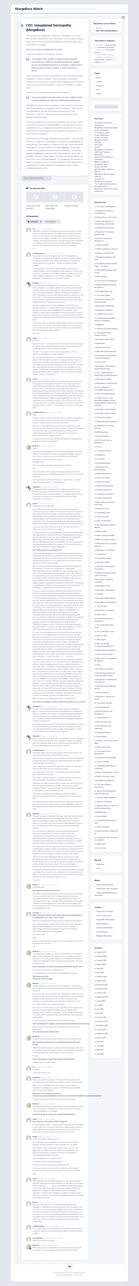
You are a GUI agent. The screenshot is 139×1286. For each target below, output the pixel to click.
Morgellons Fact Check (104, 669)
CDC (46, 178)
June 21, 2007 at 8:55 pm (45, 229)
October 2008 (101, 960)
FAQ (97, 90)
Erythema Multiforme (34, 153)
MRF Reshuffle (101, 531)
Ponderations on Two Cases (106, 217)
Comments (36, 222)
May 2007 (99, 1013)
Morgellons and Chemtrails (106, 409)
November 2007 (102, 989)
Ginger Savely (101, 614)
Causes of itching (71, 206)
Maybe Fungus (101, 812)
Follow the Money (102, 707)
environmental (111, 45)
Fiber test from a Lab (103, 722)
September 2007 (102, 997)
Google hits (75, 141)
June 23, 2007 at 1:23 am (47, 338)
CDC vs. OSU (101, 362)
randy (35, 1119)
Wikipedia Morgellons (104, 936)
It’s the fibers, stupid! (101, 132)
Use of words (101, 848)
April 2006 (100, 1054)
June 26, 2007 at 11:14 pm (49, 885)
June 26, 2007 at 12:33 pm (49, 814)
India (98, 665)
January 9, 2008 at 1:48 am (47, 1178)
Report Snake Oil (102, 924)
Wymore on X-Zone (103, 347)
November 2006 (102, 1025)
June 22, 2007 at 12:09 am (49, 283)
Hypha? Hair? (101, 844)
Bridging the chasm (103, 732)
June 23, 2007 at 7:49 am (54, 412)
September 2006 (102, 1033)
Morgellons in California (105, 780)
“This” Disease (101, 606)
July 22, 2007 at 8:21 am (48, 983)
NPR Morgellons (102, 432)
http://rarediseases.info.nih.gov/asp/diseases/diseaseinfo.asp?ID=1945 (57, 966)
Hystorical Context (101, 137)
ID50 (98, 868)
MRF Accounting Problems (106, 539)
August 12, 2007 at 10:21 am (48, 1137)
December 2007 (102, 985)
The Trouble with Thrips (105, 631)
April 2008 (100, 972)
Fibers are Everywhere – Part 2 (107, 772)
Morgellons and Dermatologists (106, 128)
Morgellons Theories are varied (105, 189)
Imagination (98, 191)
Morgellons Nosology (104, 291)
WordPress (69, 1275)
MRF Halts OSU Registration (106, 351)
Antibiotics (100, 325)
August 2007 (100, 1001)
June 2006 (100, 1046)
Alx (81, 1275)
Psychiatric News (102, 436)
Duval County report (103, 747)
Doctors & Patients (101, 130)
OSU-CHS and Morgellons (105, 394)
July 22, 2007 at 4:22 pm (49, 1077)
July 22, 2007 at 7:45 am (48, 951)
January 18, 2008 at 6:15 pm (49, 1245)
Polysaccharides (102, 245)
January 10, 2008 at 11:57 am (55, 1226)
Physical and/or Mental (104, 654)
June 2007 (100, 1009)
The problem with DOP (104, 703)
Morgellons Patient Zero (105, 306)
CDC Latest (98, 145)
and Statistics (99, 179)
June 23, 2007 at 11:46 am (50, 487)
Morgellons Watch (29, 9)
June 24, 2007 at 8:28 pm (50, 706)
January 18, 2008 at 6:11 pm (53, 1238)
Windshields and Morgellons (106, 421)
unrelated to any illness (105, 47)
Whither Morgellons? (102, 162)
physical (109, 60)
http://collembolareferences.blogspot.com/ (47, 550)
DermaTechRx (101, 816)
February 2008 (101, 976)
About (98, 77)
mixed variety (99, 60)
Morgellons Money (103, 463)
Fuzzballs (97, 142)
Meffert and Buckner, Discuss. (107, 249)
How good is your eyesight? (106, 758)
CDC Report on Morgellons (106, 206)
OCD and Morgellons (104, 417)
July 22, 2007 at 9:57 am (48, 1036)
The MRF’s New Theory (104, 314)
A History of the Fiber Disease (107, 329)
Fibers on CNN (101, 635)
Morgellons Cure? (101, 164)
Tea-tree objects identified (106, 797)
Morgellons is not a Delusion (106, 383)
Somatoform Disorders (104, 494)
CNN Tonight (101, 640)
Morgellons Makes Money (105, 598)
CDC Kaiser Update (103, 295)
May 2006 (99, 1050)
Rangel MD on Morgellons (105, 919)
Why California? (102, 276)
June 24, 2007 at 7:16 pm (47, 504)
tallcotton (36, 283)
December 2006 (102, 1021)
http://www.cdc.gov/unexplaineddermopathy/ (44, 49)
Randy (35, 1136)
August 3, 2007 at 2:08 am (47, 1119)
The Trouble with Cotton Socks (105, 184)
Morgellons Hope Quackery (106, 413)
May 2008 (99, 968)
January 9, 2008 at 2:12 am (47, 1202)
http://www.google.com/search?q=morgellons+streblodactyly (54, 1059)
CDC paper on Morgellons (105, 590)
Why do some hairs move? (105, 776)
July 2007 (99, 1005)
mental (96, 62)
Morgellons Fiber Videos (105, 339)
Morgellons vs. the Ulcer (103, 181)
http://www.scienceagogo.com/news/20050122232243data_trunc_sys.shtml (59, 702)
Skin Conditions (102, 932)
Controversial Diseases (104, 486)
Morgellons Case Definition (106, 602)
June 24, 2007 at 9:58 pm (54, 750)
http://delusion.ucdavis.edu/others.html (46, 890)
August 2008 (100, 964)
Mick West (40, 178)
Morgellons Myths (103, 562)
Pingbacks (53, 222)
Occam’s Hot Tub (100, 167)
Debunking (100, 864)
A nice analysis (101, 736)
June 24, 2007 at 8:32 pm (50, 736)
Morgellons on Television (103, 150)
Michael (35, 446)
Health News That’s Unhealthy (107, 889)
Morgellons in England (104, 310)
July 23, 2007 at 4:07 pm (48, 1104)
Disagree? (100, 85)
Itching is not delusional (105, 253)
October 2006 (101, 1029)
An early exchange (102, 827)
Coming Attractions (103, 513)
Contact (99, 81)
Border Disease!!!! (101, 186)
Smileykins (36, 487)
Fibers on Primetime (103, 521)
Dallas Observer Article (104, 885)
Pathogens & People (103, 379)
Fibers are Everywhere (104, 802)
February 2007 (101, 1017)
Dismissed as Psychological (106, 281)
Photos (99, 94)
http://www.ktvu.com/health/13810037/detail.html (50, 1121)
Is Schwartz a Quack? (104, 451)
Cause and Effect (102, 718)
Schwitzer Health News (104, 928)
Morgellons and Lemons (105, 228)
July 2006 (99, 1042)
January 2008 (101, 981)
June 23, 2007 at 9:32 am (48, 446)
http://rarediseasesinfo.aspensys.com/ (46, 1032)
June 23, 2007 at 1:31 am (47, 379)
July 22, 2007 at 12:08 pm (45, 1067)
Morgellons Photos (101, 140)
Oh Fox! (97, 147)
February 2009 (101, 956)
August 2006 (100, 1038)
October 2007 (101, 993)
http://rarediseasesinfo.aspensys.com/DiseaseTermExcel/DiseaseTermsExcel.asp (61, 1024)
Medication (100, 343)
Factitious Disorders (103, 490)
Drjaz (34, 1178)
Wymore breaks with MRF (105, 535)
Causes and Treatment (104, 911)
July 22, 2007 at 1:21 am (49, 913)
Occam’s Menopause (101, 135)
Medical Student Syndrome (106, 650)
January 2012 (101, 952)
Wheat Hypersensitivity (40, 976)
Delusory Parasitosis (104, 915)
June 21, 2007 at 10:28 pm (54, 253)
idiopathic (65, 147)
